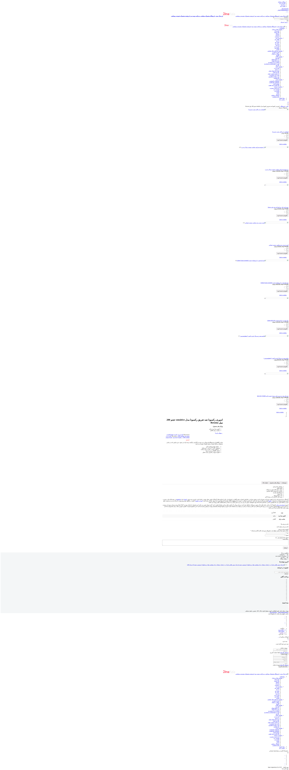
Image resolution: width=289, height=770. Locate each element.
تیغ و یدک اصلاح (275, 61)
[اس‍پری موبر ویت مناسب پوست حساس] (266, 222)
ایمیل (286, 535)
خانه (287, 106)
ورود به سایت (284, 654)
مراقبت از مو (279, 38)
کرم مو (277, 45)
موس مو (277, 42)
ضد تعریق (175, 437)
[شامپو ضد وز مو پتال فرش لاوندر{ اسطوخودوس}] (263, 336)
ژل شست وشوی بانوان (273, 73)
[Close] (287, 638)
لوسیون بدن (276, 89)
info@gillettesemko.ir (283, 10)
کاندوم (277, 55)
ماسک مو (277, 48)
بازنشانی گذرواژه (284, 652)
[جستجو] (287, 20)
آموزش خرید (282, 3)
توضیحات (284, 482)
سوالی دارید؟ (218, 433)
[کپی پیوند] (282, 767)
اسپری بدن (276, 68)
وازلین (277, 94)
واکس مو (277, 39)
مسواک (277, 33)
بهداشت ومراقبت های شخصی (274, 51)
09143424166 (284, 8)
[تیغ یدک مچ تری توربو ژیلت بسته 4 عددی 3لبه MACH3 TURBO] (277, 373)
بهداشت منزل (279, 79)
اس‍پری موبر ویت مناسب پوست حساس (278, 245)
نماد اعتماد (281, 98)
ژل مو (277, 41)
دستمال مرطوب (275, 95)
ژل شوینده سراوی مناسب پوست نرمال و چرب (276, 169)
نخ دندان (277, 35)
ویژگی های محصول (275, 482)
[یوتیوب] (284, 623)
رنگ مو (277, 65)
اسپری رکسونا (199, 501)
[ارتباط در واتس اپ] (278, 637)
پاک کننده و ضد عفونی (273, 85)
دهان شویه (276, 32)
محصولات (281, 28)
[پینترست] (284, 757)
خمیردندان (276, 31)
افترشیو (277, 58)
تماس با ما (282, 6)
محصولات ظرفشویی (274, 82)
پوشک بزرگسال (275, 53)
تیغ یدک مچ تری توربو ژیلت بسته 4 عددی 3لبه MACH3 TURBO (272, 396)
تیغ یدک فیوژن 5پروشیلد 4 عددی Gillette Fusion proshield (274, 282)
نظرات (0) (265, 482)
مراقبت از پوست (278, 86)
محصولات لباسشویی (274, 81)
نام (287, 533)
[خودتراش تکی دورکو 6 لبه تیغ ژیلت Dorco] (277, 185)
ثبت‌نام (286, 573)
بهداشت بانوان (278, 66)
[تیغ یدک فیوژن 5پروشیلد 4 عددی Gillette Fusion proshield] (262, 260)
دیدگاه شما (285, 539)
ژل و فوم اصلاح (275, 59)
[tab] (284, 482)
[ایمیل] (284, 764)
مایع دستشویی (275, 96)
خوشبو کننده (276, 84)
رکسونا (180, 437)
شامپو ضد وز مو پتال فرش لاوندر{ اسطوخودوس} (276, 358)
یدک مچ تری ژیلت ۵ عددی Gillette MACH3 (277, 320)
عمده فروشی (168, 437)
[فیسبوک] (284, 616)
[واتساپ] (284, 617)
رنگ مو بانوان (276, 72)
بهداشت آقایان (278, 56)
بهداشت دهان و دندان (277, 29)
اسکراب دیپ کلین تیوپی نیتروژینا (280, 131)
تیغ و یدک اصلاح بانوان (274, 71)
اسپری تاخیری (275, 52)
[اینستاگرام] (284, 621)
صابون (277, 92)
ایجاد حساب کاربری (283, 666)
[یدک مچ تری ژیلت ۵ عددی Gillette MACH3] (277, 298)
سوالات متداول (281, 2)
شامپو (277, 49)
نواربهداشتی (276, 78)
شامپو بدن (276, 91)
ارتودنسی (277, 36)
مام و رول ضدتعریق (274, 75)
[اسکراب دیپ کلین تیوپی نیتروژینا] (268, 109)
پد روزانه (277, 69)
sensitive (179, 499)
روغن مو (277, 43)
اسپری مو (276, 46)
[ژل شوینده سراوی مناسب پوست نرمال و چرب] (264, 147)
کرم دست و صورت (274, 88)
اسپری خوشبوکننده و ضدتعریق (271, 63)
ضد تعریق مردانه (281, 505)
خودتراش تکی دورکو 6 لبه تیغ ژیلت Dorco (278, 207)
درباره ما (283, 4)
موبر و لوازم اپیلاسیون (273, 76)
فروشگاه (283, 106)
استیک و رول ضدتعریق (273, 62)
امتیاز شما (285, 537)
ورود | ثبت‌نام (284, 22)
